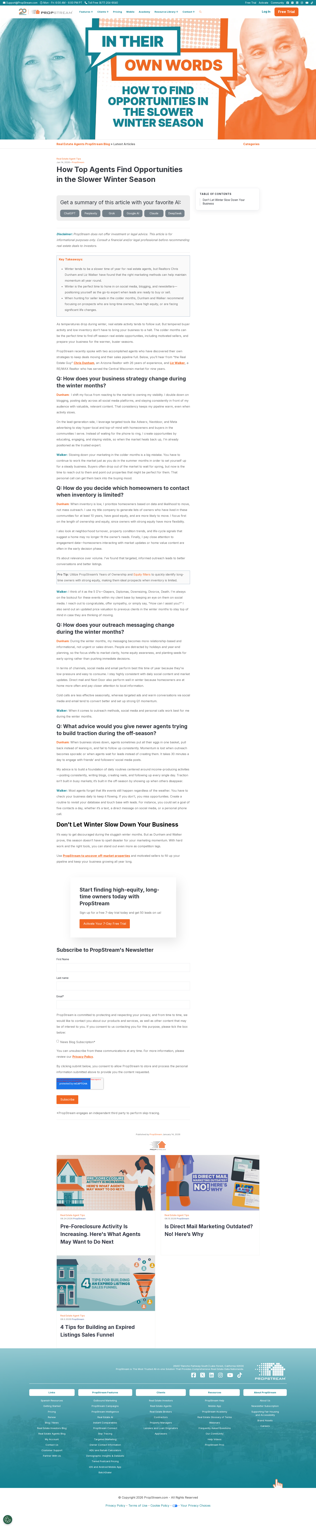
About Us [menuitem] (265, 1400)
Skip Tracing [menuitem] (105, 1433)
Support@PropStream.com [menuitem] (21, 2)
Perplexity (90, 213)
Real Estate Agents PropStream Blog (83, 144)
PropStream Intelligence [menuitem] (105, 1411)
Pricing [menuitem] (52, 1411)
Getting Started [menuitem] (52, 1405)
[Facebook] (193, 1375)
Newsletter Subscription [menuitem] (265, 1405)
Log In (266, 11)
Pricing (117, 11)
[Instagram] (220, 1375)
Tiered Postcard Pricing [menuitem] (105, 1461)
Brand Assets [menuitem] (265, 1420)
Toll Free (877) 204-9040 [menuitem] (102, 2)
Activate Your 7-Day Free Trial (104, 923)
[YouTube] (230, 1375)
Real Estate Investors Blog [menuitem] (52, 1428)
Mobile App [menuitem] (214, 1405)
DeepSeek (175, 213)
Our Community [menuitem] (214, 1433)
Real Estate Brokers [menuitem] (161, 1411)
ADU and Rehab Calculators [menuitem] (105, 1450)
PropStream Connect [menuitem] (105, 1428)
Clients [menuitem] (161, 1392)
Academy (144, 11)
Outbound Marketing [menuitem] (105, 1400)
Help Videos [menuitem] (214, 1439)
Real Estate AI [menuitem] (105, 1417)
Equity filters (142, 574)
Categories (251, 144)
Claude (154, 213)
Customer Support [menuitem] (52, 1450)
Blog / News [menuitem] (52, 1422)
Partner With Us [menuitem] (52, 1455)
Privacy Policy (82, 1056)
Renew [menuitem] (52, 1417)
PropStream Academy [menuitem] (214, 1411)
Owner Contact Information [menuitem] (105, 1444)
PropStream (78, 162)
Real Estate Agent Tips (69, 158)
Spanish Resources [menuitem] (52, 1400)
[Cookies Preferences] (7, 1519)
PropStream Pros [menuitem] (214, 1444)
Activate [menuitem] (263, 2)
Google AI (133, 213)
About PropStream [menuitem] (265, 1392)
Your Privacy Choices (195, 1505)
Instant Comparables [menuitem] (105, 1422)
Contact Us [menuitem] (52, 1444)
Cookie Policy (160, 1505)
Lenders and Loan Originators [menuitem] (161, 1428)
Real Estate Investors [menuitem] (161, 1400)
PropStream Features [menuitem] (105, 1392)
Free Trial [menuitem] (250, 2)
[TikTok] (240, 1375)
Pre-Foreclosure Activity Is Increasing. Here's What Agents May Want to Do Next (100, 1234)
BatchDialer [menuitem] (105, 1472)
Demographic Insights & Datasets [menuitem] (105, 1455)
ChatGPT (70, 213)
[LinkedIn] (211, 1375)
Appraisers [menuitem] (161, 1433)
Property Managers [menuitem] (161, 1422)
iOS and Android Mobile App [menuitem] (105, 1466)
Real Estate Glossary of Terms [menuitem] (215, 1417)
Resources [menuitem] (214, 1392)
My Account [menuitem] (52, 1439)
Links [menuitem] (51, 1392)
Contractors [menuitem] (161, 1417)
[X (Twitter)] (202, 1375)
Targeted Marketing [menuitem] (105, 1439)
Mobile (130, 11)
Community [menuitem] (277, 2)
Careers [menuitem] (265, 1425)
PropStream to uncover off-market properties (96, 856)
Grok (112, 213)
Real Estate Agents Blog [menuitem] (51, 1433)
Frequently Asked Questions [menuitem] (215, 1428)
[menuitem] (287, 2)
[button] (86, 11)
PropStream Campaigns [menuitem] (105, 1405)
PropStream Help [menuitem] (214, 1400)
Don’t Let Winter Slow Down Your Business (224, 202)
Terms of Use (137, 1505)
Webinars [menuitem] (214, 1422)
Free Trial (286, 12)
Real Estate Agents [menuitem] (161, 1405)
